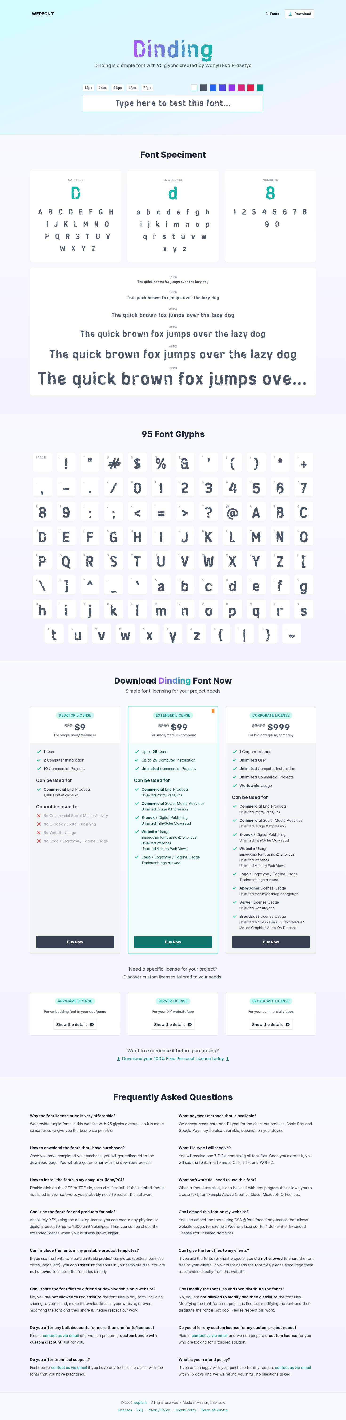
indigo (222, 87)
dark (203, 87)
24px (103, 88)
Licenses (125, 1410)
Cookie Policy (185, 1410)
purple (232, 87)
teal (260, 87)
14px (88, 88)
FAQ (140, 1410)
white (194, 87)
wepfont (140, 1402)
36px (117, 88)
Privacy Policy (159, 1410)
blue (213, 87)
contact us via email (61, 1335)
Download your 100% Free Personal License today (173, 1058)
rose (250, 87)
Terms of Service (214, 1410)
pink (241, 87)
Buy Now (75, 942)
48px (133, 88)
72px (147, 88)
